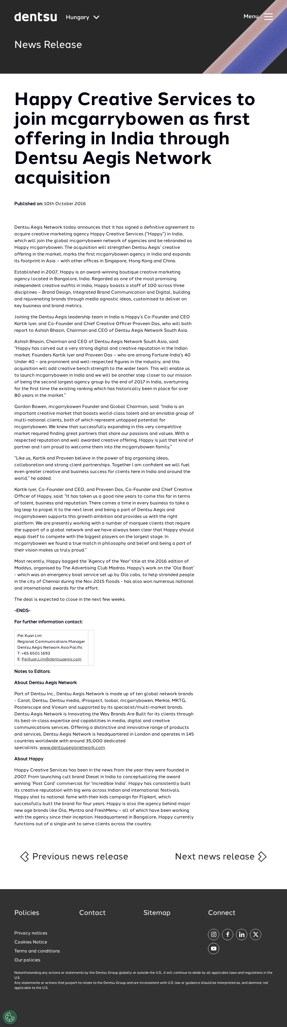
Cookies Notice (30, 942)
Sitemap (157, 913)
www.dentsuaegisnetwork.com (72, 748)
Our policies (27, 960)
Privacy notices (30, 933)
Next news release (216, 856)
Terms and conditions (37, 951)
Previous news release (79, 856)
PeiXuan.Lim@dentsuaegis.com (52, 659)
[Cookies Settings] (10, 1017)
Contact (92, 913)
